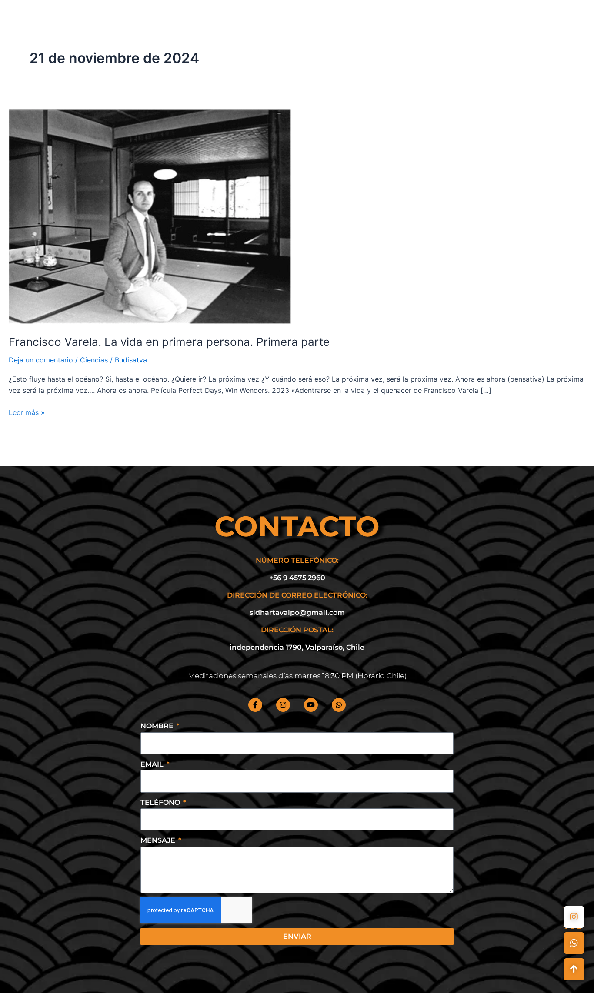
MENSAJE (158, 840)
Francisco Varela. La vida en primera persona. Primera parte (169, 342)
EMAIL (152, 764)
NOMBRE (157, 726)
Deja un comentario (41, 359)
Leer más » (27, 412)
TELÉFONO (161, 802)
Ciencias (94, 359)
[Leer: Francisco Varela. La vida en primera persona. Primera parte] (150, 215)
